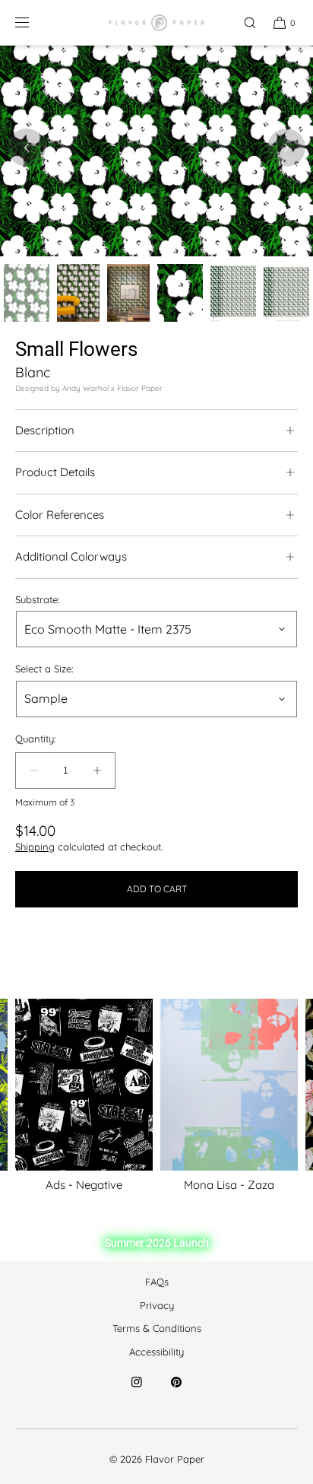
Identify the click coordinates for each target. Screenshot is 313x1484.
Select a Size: (44, 669)
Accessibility (156, 1352)
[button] (243, 22)
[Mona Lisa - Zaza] (229, 1085)
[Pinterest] (176, 1391)
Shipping (35, 847)
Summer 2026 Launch (157, 1243)
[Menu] (34, 22)
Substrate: (37, 599)
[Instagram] (137, 1391)
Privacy (157, 1305)
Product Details (55, 472)
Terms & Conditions (156, 1328)
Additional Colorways (71, 556)
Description (44, 430)
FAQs (157, 1282)
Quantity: (35, 739)
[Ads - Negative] (84, 1085)
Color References (59, 514)
